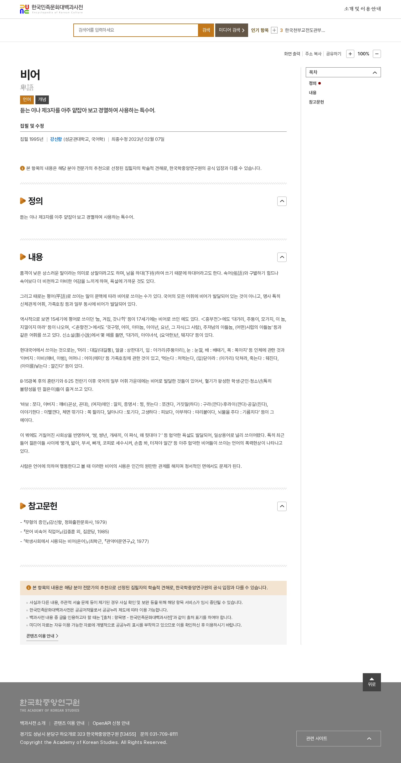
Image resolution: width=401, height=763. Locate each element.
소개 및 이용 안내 (362, 9)
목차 (313, 72)
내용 (312, 92)
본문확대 (350, 54)
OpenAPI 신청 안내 (111, 723)
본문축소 (377, 54)
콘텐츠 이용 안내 (40, 635)
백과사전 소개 (32, 723)
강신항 (56, 139)
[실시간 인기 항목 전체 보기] (274, 30)
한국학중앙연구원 (49, 705)
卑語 (27, 87)
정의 (312, 83)
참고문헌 (316, 102)
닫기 (282, 201)
